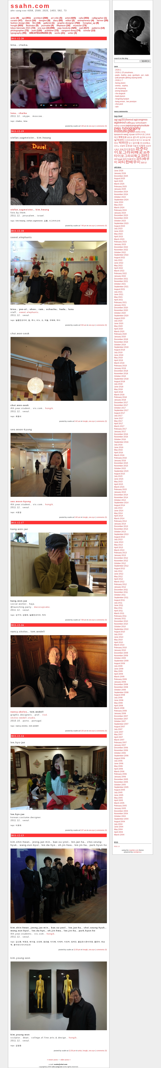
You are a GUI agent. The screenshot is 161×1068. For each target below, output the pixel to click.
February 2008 (120, 711)
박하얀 (123, 142)
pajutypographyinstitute (137, 125)
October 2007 (120, 721)
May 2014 (118, 513)
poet (34, 30)
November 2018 (121, 373)
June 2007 (118, 732)
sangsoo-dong (68, 30)
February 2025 (120, 186)
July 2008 (118, 698)
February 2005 (120, 806)
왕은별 (46, 942)
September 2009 (121, 661)
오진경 (128, 145)
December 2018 (121, 371)
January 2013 (120, 555)
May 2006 (118, 766)
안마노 (116, 146)
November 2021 (121, 281)
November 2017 (121, 405)
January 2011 (120, 618)
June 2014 (118, 511)
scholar (87, 30)
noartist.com (134, 850)
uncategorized (38, 33)
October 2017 (120, 408)
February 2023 (120, 242)
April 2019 (118, 360)
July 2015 (118, 476)
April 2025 (118, 181)
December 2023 (121, 215)
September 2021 (121, 287)
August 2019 (119, 350)
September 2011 (121, 597)
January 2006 (120, 777)
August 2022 (119, 257)
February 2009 (120, 679)
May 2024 (118, 205)
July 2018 (118, 384)
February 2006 (120, 774)
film (34, 23)
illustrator (30, 25)
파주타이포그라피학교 (132, 154)
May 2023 (118, 234)
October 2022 (120, 252)
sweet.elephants (29, 312)
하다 (58, 320)
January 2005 (120, 808)
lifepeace (61, 25)
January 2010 (120, 650)
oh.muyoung (120, 88)
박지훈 (145, 140)
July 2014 (118, 508)
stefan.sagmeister (22, 209)
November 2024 (121, 194)
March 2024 (119, 207)
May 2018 (118, 389)
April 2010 (118, 642)
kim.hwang (42, 209)
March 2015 (119, 487)
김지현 (148, 137)
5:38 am (83, 126)
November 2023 (121, 218)
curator (14, 20)
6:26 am (83, 731)
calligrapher (97, 18)
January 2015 (120, 492)
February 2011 (120, 616)
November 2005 (121, 782)
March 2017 (119, 426)
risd (44, 715)
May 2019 (118, 358)
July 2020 (118, 321)
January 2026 (120, 173)
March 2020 (119, 331)
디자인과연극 (130, 140)
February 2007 (120, 742)
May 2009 (118, 671)
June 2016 (118, 447)
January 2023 (120, 244)
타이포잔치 (129, 149)
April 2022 (118, 268)
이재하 (60, 942)
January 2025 (120, 189)
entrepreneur (84, 20)
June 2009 (118, 669)
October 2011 (120, 595)
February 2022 (120, 273)
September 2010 (121, 629)
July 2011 (118, 603)
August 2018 (119, 381)
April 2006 (118, 769)
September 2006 (121, 756)
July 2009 (118, 666)
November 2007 (121, 719)
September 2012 (121, 566)
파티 (145, 155)
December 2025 (121, 176)
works (57, 33)
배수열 (32, 942)
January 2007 (120, 745)
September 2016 (121, 442)
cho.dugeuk (120, 93)
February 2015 (120, 489)
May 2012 (118, 576)
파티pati (118, 159)
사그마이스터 (54, 221)
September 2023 (121, 223)
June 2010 (118, 637)
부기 (130, 143)
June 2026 (118, 171)
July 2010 (118, 634)
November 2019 (121, 342)
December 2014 (121, 495)
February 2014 (120, 521)
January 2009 (120, 682)
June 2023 (118, 231)
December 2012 (121, 558)
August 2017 (119, 413)
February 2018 (120, 397)
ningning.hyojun (122, 99)
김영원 (18, 1046)
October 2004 (120, 816)
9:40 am (77, 517)
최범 (122, 149)
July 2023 (118, 228)
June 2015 (118, 479)
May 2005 (118, 798)
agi (23, 18)
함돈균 (144, 162)
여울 (46, 320)
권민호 (129, 137)
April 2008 (118, 706)
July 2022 (118, 260)
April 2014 (118, 516)
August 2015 (119, 474)
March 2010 (119, 645)
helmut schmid (119, 126)
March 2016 (119, 455)
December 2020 (121, 308)
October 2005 (120, 785)
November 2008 (121, 687)
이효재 (18, 825)
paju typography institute (127, 129)
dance (28, 20)
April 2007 (118, 737)
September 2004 (121, 819)
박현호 (25, 942)
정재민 (74, 942)
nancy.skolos (19, 712)
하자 (44, 615)
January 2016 (120, 460)
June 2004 (118, 827)
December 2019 (121, 339)
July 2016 (118, 445)
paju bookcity (64, 28)
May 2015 (118, 482)
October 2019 (120, 345)
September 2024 (121, 200)
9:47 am (83, 830)
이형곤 (116, 149)
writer (70, 33)
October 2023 (120, 221)
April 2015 (118, 484)
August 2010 (119, 632)
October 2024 (120, 197)
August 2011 (119, 600)
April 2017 (118, 423)
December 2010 (121, 621)
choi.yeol (119, 104)
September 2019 (121, 347)
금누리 (136, 137)
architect (38, 18)
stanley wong (140, 132)
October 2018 (120, 376)
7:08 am (83, 620)
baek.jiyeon (120, 96)
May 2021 (118, 297)
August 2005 (119, 790)
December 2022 (121, 247)
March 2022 (119, 271)
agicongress (140, 119)
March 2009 (119, 677)
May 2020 (118, 326)
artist (67, 18)
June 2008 (118, 700)
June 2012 (118, 574)
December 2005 (121, 779)
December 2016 (121, 434)
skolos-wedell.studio (23, 718)
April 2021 (118, 300)
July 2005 (118, 792)
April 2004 (118, 832)
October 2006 (120, 753)
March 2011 (119, 613)
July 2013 (118, 539)
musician (77, 25)
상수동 (136, 143)
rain (117, 107)
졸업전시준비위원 (85, 942)
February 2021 (120, 302)
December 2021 (121, 279)
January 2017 (120, 431)
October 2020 (120, 313)
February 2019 (120, 366)
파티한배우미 (129, 162)
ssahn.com (30, 6)
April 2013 (118, 547)
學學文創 (122, 137)
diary (55, 20)
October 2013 (120, 532)
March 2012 (119, 582)
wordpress (137, 852)
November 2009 (121, 655)
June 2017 (118, 418)
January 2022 (120, 276)
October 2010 (120, 626)
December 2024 (121, 192)
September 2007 (121, 724)
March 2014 (119, 518)
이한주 (148, 146)
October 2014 (120, 500)
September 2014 (121, 503)
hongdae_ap (89, 23)
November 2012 (121, 561)
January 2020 (120, 337)
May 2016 (118, 450)
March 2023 (119, 239)
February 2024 (120, 210)
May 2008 (118, 703)
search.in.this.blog (121, 58)
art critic (55, 18)
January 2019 (120, 368)
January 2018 (120, 400)
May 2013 (118, 545)
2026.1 (118, 70)
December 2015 (121, 463)
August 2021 (119, 289)
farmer (100, 20)
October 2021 (120, 284)
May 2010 (118, 640)
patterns (96, 28)
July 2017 (118, 416)
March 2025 (119, 184)
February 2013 (120, 553)
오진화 (39, 942)
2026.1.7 (119, 80)
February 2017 (120, 429)
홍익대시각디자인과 (22, 945)
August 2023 (119, 226)
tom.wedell (34, 726)
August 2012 (119, 568)
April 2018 (118, 392)
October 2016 (120, 439)
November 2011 (121, 592)
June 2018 (118, 387)
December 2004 (121, 811)
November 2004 (121, 813)
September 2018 (121, 379)
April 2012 (118, 579)
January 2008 (120, 713)
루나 (33, 320)
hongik (14, 25)
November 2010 (121, 624)
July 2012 (118, 571)
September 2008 (121, 692)
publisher (49, 30)
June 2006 (118, 763)
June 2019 (118, 355)
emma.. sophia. (121, 86)
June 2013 (118, 542)
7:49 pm (83, 226)
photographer (17, 30)
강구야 (18, 615)
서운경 (18, 512)
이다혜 (53, 942)
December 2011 (121, 590)
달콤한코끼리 (21, 320)
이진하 (67, 942)
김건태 (142, 137)
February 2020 (120, 334)
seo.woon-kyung (21, 501)
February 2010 (120, 647)
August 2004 (119, 821)
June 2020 (118, 323)
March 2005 (119, 803)
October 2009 (120, 658)
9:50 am (83, 325)
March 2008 (119, 708)
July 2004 (118, 824)
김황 (46, 221)
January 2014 (120, 524)
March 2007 (119, 740)
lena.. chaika (19, 113)
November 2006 (121, 750)
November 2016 (121, 437)
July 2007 (118, 729)
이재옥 (142, 145)
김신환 (18, 942)
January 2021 (120, 305)
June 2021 (118, 294)
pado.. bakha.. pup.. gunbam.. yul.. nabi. (132, 75)
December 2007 (121, 716)
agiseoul (120, 122)
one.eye (42, 28)
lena (25, 121)
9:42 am (77, 421)
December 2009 (121, 653)
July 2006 (118, 761)
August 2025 (119, 178)
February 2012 (120, 584)
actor (13, 18)
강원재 (25, 615)
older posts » (65, 1060)
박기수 (139, 140)
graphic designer (65, 23)
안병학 (122, 146)
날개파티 (119, 140)
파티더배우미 (129, 159)
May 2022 (118, 265)
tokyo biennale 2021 (21, 28)
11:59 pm (77, 950)
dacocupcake (42, 607)
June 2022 (118, 263)
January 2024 (120, 213)
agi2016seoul (125, 119)
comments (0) (101, 126)
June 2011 (118, 605)
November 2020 (121, 310)
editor (68, 20)
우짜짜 (52, 320)
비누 (38, 320)
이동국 (135, 146)
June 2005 (118, 795)
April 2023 (118, 236)
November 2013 (121, 529)
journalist (45, 25)
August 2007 (119, 727)
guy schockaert (138, 123)
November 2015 (121, 466)
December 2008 (121, 684)
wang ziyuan (129, 134)
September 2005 (121, 787)
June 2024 (118, 202)
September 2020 (121, 316)
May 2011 (118, 608)
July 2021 (118, 292)
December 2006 (121, 748)
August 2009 (119, 663)
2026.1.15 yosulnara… (125, 72)
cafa (81, 18)
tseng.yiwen (120, 83)
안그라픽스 (145, 143)
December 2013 (121, 526)
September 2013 (121, 534)
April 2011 (118, 611)
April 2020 (118, 329)
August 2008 (119, 695)
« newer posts (52, 1060)
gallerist (47, 23)
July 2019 (118, 352)
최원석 (18, 416)
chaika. (19, 121)
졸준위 (97, 942)
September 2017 (121, 410)
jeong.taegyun (121, 91)
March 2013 (119, 550)
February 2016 (120, 458)
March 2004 (119, 835)
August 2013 (119, 537)
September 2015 (121, 471)
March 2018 (119, 395)
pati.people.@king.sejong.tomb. (128, 78)
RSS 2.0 (117, 846)
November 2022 (121, 250)
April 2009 (118, 674)
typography (16, 33)
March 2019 (119, 363)
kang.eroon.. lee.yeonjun (125, 101)
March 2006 (119, 771)
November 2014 (121, 497)
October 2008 (120, 690)
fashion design (18, 23)
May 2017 (118, 421)
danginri (43, 20)
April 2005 (118, 800)
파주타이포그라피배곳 (131, 150)
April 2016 (118, 452)
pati (81, 28)
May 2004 (118, 829)
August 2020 (119, 318)
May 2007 (118, 734)
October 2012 (120, 563)
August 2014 (119, 505)
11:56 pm (72, 1051)
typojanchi (118, 134)
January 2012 (120, 587)
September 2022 (121, 255)
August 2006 (119, 758)
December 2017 (121, 402)
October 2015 (120, 468)
